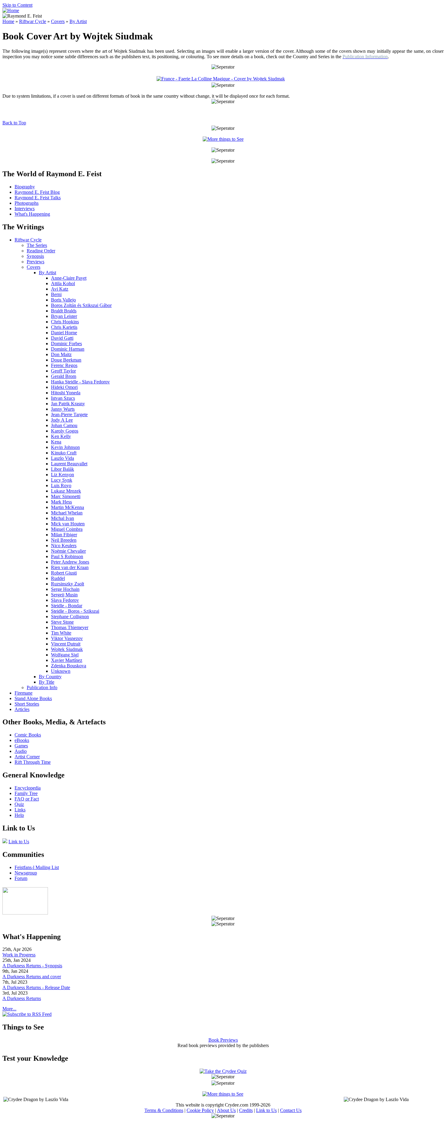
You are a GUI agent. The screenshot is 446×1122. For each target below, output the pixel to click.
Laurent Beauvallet (69, 463)
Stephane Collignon (70, 616)
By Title (46, 682)
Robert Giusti (64, 572)
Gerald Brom (63, 376)
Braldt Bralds (63, 310)
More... (9, 1008)
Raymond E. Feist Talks (38, 197)
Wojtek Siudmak (67, 649)
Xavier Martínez (66, 660)
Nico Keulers (63, 545)
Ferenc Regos (64, 365)
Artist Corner (27, 756)
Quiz (19, 804)
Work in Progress (18, 954)
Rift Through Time (33, 762)
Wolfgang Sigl (65, 654)
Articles (22, 709)
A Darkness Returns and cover (31, 976)
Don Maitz (61, 354)
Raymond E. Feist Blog (37, 192)
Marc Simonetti (65, 496)
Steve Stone (62, 622)
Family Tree (26, 793)
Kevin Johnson (65, 447)
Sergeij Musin (64, 594)
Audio (21, 751)
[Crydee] (25, 912)
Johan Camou (64, 425)
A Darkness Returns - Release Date (36, 987)
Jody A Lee (62, 420)
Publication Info (42, 687)
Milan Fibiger (64, 534)
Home (8, 21)
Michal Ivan (62, 518)
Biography (25, 186)
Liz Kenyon (62, 474)
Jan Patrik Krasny (68, 403)
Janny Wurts (63, 409)
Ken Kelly (61, 436)
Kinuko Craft (63, 452)
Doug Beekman (66, 359)
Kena (56, 441)
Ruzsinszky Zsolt (67, 583)
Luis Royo (61, 485)
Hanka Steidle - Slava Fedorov (80, 381)
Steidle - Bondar (66, 605)
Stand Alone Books (33, 698)
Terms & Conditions (163, 1110)
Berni (56, 294)
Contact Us (291, 1110)
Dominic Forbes (66, 343)
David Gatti (62, 338)
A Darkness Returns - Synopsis (32, 965)
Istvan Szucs (63, 398)
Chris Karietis (64, 327)
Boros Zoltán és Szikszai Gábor (81, 305)
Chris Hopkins (65, 321)
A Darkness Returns (21, 998)
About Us (226, 1110)
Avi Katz (59, 288)
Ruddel (58, 578)
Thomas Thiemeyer (69, 627)
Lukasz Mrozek (66, 491)
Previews (35, 261)
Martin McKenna (67, 507)
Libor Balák (62, 469)
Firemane (23, 693)
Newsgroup (26, 872)
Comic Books (28, 734)
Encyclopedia (28, 787)
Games (21, 745)
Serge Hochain (65, 589)
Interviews (25, 208)
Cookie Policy (200, 1110)
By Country (50, 676)
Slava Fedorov (65, 600)
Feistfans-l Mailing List (37, 867)
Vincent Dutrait (65, 643)
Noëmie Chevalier (68, 551)
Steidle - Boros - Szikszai (75, 611)
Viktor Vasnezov (67, 638)
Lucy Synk (61, 480)
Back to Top (14, 122)
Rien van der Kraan (70, 567)
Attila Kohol (63, 283)
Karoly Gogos (64, 430)
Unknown (60, 671)
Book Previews (223, 1040)
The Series (37, 245)
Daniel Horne (64, 332)
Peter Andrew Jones (70, 561)
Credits (246, 1110)
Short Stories (27, 703)
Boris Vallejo (63, 299)
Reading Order (41, 250)
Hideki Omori (64, 387)
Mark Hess (61, 501)
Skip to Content (17, 5)
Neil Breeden (63, 540)
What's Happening (32, 214)
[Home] (10, 10)
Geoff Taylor (63, 370)
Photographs (27, 203)
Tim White (61, 632)
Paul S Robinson (67, 556)
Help (19, 815)
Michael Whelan (67, 512)
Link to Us (18, 841)
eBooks (22, 740)
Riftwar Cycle (32, 21)
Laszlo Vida (62, 458)
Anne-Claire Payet (68, 278)
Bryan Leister (64, 316)
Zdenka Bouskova (68, 665)
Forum (21, 878)
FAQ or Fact (27, 798)
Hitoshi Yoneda (65, 392)
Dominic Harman (67, 349)
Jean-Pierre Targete (69, 414)
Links (20, 809)
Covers (58, 21)
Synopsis (35, 256)
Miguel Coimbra (67, 529)
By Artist (78, 21)
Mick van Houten (68, 523)
